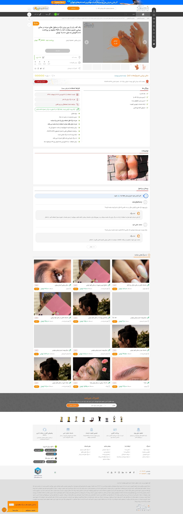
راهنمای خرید (107, 452)
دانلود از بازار (37, 450)
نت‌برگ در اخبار (145, 457)
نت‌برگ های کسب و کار (84, 454)
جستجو (73, 8)
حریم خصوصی (146, 454)
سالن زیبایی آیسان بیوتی (61, 285)
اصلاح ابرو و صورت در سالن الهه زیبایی (96, 285)
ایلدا (145, 383)
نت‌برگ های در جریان (85, 450)
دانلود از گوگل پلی (50, 450)
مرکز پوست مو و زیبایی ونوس (138, 318)
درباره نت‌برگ (146, 450)
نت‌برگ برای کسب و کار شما (123, 457)
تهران (133, 14)
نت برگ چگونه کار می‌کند (104, 457)
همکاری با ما (127, 452)
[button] (87, 42)
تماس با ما (127, 450)
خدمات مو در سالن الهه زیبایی (138, 350)
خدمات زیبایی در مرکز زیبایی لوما (98, 383)
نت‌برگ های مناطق (85, 452)
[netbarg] (143, 507)
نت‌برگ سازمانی (106, 450)
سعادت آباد (74, 57)
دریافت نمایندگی (126, 454)
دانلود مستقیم (50, 462)
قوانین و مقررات (145, 452)
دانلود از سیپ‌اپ (38, 462)
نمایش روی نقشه (41, 82)
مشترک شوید (72, 405)
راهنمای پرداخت (106, 454)
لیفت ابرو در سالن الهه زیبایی (60, 383)
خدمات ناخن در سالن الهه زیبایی (59, 318)
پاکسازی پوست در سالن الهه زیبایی (97, 318)
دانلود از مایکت (50, 454)
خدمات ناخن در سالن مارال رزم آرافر (136, 285)
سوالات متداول (106, 459)
